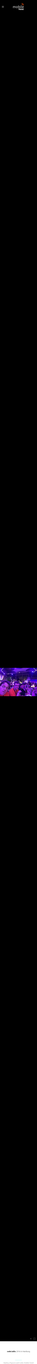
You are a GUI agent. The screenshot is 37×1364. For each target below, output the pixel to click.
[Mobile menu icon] (3, 7)
